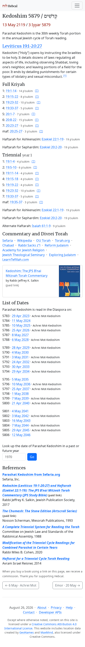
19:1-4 (10, 161)
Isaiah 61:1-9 (41, 226)
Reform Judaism (57, 245)
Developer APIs (50, 612)
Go (32, 457)
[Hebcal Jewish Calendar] (10, 6)
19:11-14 (12, 173)
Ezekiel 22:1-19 (52, 139)
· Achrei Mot (20, 585)
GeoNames (26, 632)
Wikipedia (24, 240)
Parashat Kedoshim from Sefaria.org (31, 474)
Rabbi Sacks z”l (29, 245)
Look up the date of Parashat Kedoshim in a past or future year (40, 448)
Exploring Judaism (62, 255)
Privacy (56, 607)
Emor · (67, 585)
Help (69, 607)
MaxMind (47, 632)
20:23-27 (12, 125)
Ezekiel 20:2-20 (51, 147)
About (41, 607)
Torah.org (62, 240)
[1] (64, 75)
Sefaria (7, 240)
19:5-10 (11, 167)
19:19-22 (12, 185)
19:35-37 (16, 202)
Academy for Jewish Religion (23, 250)
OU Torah (43, 240)
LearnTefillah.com (15, 259)
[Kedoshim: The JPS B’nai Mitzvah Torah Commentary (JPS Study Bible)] (69, 281)
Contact (29, 612)
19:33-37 (12, 108)
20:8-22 (11, 120)
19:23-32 (12, 102)
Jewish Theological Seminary (23, 255)
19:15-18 (12, 179)
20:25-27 (16, 131)
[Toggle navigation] (77, 6)
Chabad (8, 245)
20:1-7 (10, 114)
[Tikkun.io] (36, 91)
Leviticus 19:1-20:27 (22, 46)
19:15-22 (12, 96)
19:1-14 (11, 91)
